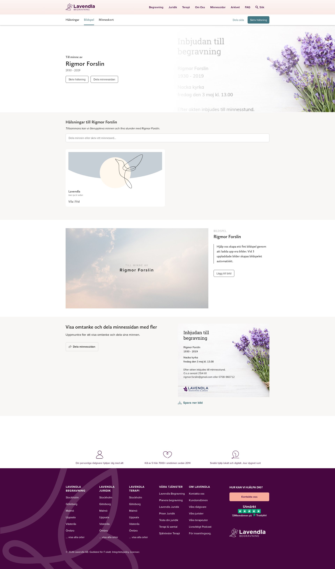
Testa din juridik (168, 520)
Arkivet (235, 7)
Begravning (156, 7)
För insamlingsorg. (200, 533)
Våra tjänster (171, 487)
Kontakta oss (196, 493)
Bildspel (89, 19)
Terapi (186, 7)
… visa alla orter (75, 537)
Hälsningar (72, 19)
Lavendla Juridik (107, 489)
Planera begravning (171, 500)
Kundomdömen (198, 500)
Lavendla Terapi (136, 489)
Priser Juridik (167, 513)
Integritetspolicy (120, 552)
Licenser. (135, 552)
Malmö (70, 511)
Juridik (173, 7)
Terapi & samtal (168, 527)
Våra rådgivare (197, 507)
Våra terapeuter (198, 520)
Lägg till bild (224, 273)
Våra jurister (196, 513)
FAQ (247, 7)
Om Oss (200, 7)
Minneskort (106, 19)
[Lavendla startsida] (82, 7)
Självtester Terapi (169, 533)
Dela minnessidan (104, 79)
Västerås (71, 524)
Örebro (70, 530)
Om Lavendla (199, 487)
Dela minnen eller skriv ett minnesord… (92, 138)
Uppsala (71, 517)
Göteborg (71, 504)
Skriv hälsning (258, 20)
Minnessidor (218, 7)
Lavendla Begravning (75, 489)
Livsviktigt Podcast (200, 527)
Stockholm (72, 497)
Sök (261, 7)
